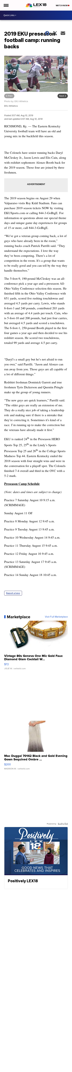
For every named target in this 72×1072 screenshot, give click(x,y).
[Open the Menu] (6, 5)
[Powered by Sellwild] (63, 824)
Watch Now (62, 5)
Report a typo (13, 593)
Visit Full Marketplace (56, 617)
